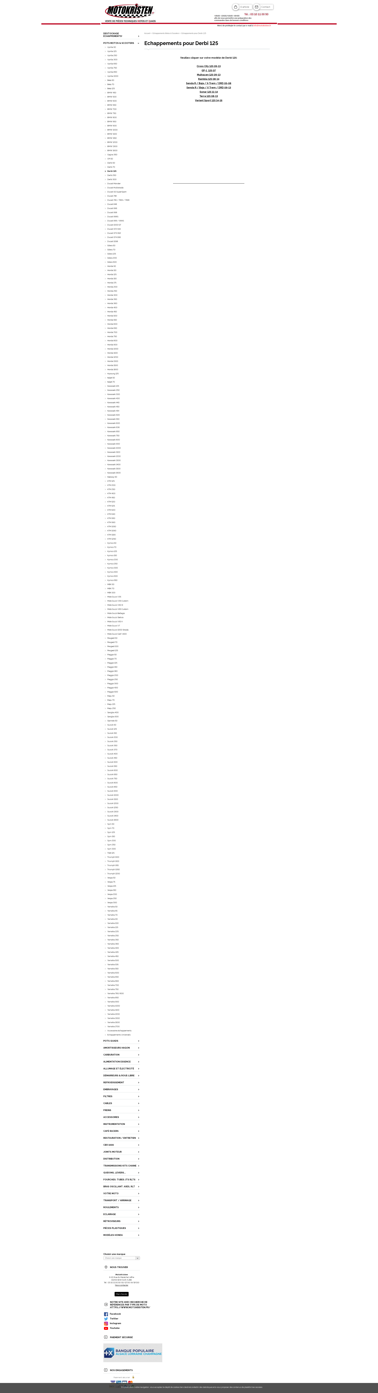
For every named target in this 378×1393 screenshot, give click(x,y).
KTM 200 (111, 485)
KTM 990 (111, 522)
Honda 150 (112, 278)
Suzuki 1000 (113, 795)
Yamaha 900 (113, 1002)
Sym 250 (111, 845)
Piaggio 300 (112, 683)
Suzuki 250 (112, 741)
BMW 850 (111, 121)
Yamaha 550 (113, 969)
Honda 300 (112, 295)
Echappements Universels (119, 1035)
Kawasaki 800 (113, 440)
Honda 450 (112, 312)
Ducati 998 (112, 212)
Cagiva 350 (112, 154)
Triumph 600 (113, 857)
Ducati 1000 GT (114, 225)
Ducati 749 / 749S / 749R (118, 200)
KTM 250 (111, 489)
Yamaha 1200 (113, 1014)
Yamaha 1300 (113, 1018)
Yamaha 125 (112, 927)
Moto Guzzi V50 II (115, 621)
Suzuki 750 (112, 778)
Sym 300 (111, 849)
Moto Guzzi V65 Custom (117, 609)
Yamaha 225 (113, 931)
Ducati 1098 (112, 241)
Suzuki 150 (112, 733)
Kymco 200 (112, 559)
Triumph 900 (113, 861)
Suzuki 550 (112, 766)
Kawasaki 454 (113, 411)
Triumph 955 (113, 865)
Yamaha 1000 (113, 1006)
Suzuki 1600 (112, 820)
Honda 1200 (112, 357)
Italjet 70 (111, 382)
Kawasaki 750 (113, 435)
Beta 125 (111, 88)
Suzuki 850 (112, 787)
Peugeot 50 (112, 638)
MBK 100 (111, 592)
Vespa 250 (112, 898)
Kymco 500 (112, 576)
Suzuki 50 (111, 725)
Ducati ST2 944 (114, 229)
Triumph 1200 (113, 873)
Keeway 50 (112, 477)
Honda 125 (112, 274)
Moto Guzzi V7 (113, 626)
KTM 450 (111, 497)
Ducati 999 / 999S (115, 221)
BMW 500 (112, 97)
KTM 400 (111, 493)
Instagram (115, 1323)
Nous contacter (121, 1285)
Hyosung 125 (113, 373)
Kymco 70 (111, 547)
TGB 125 (110, 853)
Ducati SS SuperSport (116, 192)
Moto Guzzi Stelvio (115, 617)
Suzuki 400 (112, 754)
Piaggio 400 (112, 688)
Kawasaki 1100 (113, 452)
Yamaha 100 (113, 923)
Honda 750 (112, 336)
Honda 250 (112, 291)
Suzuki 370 (112, 750)
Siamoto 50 (112, 721)
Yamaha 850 (113, 997)
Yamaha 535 (112, 964)
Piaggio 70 (112, 659)
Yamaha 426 (113, 952)
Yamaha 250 (113, 935)
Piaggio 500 (112, 692)
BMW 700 (112, 109)
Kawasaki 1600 (114, 473)
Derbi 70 (111, 167)
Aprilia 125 (112, 51)
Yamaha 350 (113, 940)
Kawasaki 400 (113, 398)
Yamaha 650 (113, 977)
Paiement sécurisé (122, 1377)
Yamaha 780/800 (115, 993)
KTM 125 (111, 481)
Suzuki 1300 (112, 812)
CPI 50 (110, 159)
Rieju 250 (111, 708)
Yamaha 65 (112, 911)
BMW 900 (112, 126)
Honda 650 (112, 328)
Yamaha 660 (113, 981)
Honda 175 (111, 283)
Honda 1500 (112, 365)
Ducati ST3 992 (114, 233)
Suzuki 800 (112, 783)
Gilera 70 (111, 250)
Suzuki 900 (112, 791)
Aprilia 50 (111, 47)
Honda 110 (111, 270)
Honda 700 (112, 332)
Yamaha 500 (113, 960)
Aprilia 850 (112, 72)
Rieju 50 (111, 696)
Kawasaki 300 (113, 394)
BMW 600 (112, 101)
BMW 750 (111, 113)
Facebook (115, 1314)
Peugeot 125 (112, 650)
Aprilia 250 (112, 55)
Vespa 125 (111, 886)
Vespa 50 (111, 878)
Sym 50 (110, 824)
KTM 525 (111, 506)
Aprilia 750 (112, 68)
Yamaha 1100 (113, 1010)
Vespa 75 (111, 882)
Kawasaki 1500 (113, 469)
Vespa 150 (111, 890)
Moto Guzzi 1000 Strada (117, 630)
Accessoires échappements (119, 1031)
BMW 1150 (112, 138)
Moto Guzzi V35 (114, 597)
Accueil (147, 33)
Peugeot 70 (112, 642)
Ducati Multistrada (115, 188)
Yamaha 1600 (113, 1022)
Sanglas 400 (113, 712)
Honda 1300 (112, 361)
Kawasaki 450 (113, 407)
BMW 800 (112, 117)
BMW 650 (111, 105)
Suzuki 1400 (112, 816)
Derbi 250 (111, 175)
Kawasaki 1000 (114, 448)
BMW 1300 (112, 146)
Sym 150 (111, 836)
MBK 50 (110, 584)
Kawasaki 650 (113, 431)
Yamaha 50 (112, 907)
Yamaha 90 (112, 919)
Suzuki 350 (112, 745)
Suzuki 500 (112, 762)
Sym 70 (110, 828)
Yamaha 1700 (113, 1026)
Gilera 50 (111, 245)
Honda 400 (112, 307)
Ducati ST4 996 (114, 237)
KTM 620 (111, 510)
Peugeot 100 (112, 646)
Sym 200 (111, 840)
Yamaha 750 (113, 989)
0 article (244, 7)
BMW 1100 (112, 134)
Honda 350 (112, 299)
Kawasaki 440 (113, 402)
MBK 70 (110, 588)
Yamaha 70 (112, 915)
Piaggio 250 (112, 679)
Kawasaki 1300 (114, 460)
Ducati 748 (112, 196)
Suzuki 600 (112, 770)
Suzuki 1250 (112, 807)
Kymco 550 (112, 580)
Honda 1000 (112, 349)
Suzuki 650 (112, 774)
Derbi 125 (111, 171)
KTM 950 (111, 518)
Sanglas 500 (113, 716)
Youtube (115, 1328)
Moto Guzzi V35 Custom (117, 601)
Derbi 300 (112, 179)
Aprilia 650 (112, 64)
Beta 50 (110, 80)
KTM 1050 (111, 526)
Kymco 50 (111, 543)
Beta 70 (110, 84)
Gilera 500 (112, 262)
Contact (265, 7)
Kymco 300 (112, 568)
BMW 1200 (112, 142)
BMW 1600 (112, 150)
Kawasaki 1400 (113, 464)
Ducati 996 (112, 208)
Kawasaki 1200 (114, 456)
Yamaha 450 (113, 956)
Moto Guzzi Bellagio (116, 613)
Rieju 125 (111, 704)
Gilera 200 (112, 258)
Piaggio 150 (112, 667)
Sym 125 (111, 832)
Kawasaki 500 (113, 415)
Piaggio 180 (112, 671)
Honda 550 (112, 320)
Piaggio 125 (112, 663)
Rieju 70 (111, 700)
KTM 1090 (111, 531)
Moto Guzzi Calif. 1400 (117, 634)
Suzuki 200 (112, 737)
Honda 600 (112, 324)
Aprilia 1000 (112, 76)
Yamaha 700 (113, 985)
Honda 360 (112, 303)
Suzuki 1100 (112, 799)
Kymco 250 (112, 564)
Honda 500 (112, 316)
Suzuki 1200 (112, 803)
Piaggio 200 (112, 675)
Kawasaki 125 (113, 386)
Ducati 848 (112, 204)
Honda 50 (111, 266)
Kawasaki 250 (113, 390)
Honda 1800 (112, 369)
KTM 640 (111, 514)
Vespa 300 (112, 902)
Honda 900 (112, 345)
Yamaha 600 (113, 973)
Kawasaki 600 (113, 423)
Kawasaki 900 (113, 444)
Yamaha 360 (113, 944)
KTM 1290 (111, 539)
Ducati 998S (112, 216)
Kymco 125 (112, 551)
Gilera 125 (111, 254)
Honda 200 (112, 287)
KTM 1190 (111, 535)
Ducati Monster (114, 183)
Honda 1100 (112, 353)
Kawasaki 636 (113, 427)
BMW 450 (111, 92)
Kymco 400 (112, 572)
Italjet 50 (111, 378)
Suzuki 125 (112, 729)
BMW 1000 (112, 130)
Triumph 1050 (113, 869)
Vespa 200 (112, 894)
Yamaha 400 (113, 948)
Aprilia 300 (112, 59)
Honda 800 (112, 340)
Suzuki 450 (112, 758)
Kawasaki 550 (113, 419)
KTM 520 (111, 502)
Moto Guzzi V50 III (115, 605)
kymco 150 (112, 555)
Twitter (114, 1318)
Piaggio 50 (112, 654)
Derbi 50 (111, 163)
